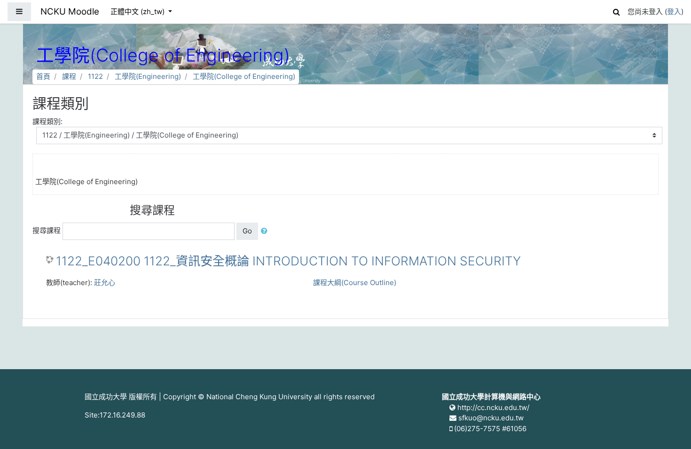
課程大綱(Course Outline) (354, 282)
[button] (616, 10)
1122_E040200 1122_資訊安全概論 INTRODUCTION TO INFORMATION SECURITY (288, 261)
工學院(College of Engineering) (244, 76)
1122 (95, 76)
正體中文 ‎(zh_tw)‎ (138, 11)
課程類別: (47, 121)
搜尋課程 (46, 230)
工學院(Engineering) (148, 76)
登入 (674, 11)
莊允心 (104, 282)
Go (247, 230)
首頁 (43, 76)
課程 (69, 76)
